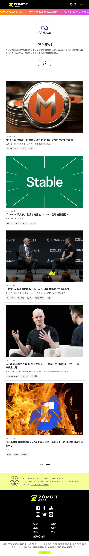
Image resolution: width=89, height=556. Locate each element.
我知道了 (44, 552)
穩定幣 (33, 223)
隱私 (31, 148)
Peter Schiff (10, 298)
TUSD (9, 454)
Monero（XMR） (12, 148)
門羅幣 (24, 148)
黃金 (49, 298)
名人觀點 (21, 298)
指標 (53, 528)
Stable (17, 223)
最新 (53, 523)
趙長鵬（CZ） (39, 298)
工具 (53, 532)
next (41, 464)
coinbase (25, 376)
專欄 (35, 528)
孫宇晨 (16, 454)
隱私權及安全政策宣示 (66, 547)
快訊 (35, 523)
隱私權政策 (39, 536)
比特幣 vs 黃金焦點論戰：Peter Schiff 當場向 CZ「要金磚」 (39, 289)
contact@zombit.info (39, 484)
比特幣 (29, 298)
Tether (25, 223)
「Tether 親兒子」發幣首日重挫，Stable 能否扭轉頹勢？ (37, 214)
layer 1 (9, 223)
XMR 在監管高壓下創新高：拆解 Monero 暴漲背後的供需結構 (39, 139)
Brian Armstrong (12, 376)
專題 (35, 532)
